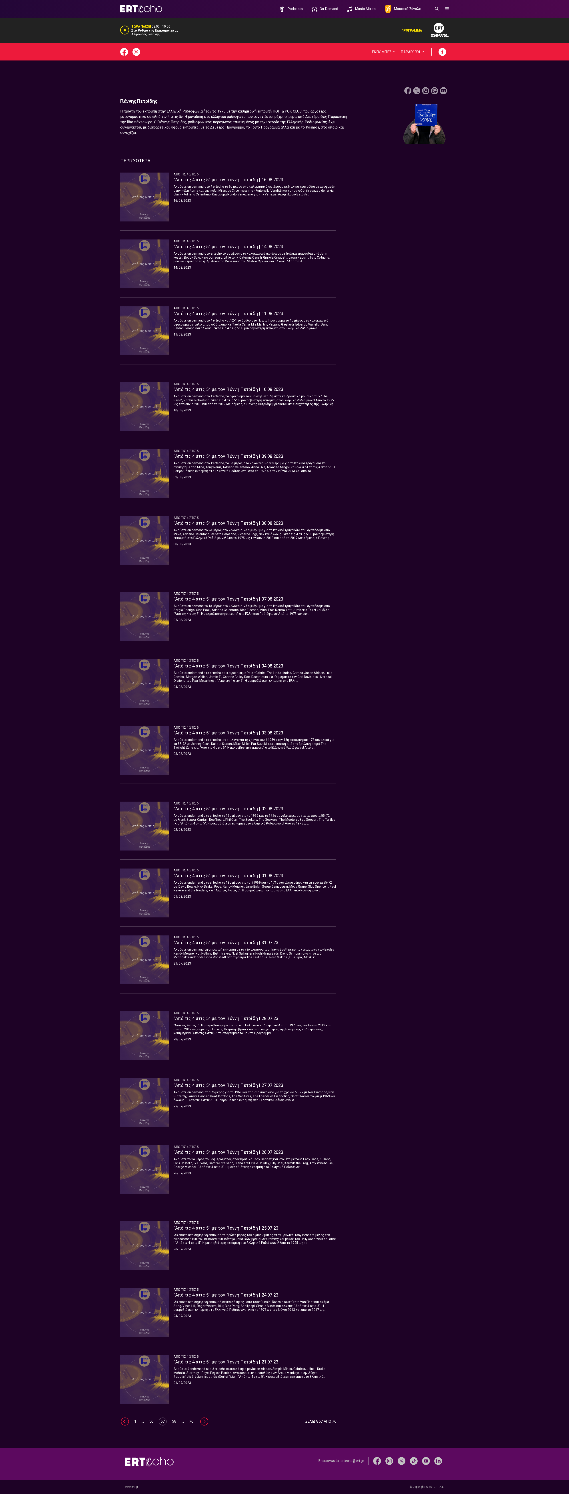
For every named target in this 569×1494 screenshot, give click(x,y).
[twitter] (401, 1461)
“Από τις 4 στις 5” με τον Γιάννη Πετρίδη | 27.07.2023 (228, 1085)
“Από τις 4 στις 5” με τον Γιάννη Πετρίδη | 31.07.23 (226, 942)
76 (191, 1421)
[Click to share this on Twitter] (416, 91)
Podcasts (295, 9)
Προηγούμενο (124, 1421)
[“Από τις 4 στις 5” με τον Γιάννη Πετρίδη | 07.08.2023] (144, 616)
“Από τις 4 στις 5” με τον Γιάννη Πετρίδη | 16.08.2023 (228, 179)
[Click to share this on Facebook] (407, 91)
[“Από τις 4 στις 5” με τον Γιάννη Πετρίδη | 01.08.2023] (144, 893)
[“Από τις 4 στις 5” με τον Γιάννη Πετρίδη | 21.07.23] (144, 1379)
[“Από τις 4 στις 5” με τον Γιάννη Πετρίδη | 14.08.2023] (144, 263)
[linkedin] (438, 1461)
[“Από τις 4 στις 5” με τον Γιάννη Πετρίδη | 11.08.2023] (144, 330)
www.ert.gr (131, 1486)
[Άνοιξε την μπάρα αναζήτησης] (437, 9)
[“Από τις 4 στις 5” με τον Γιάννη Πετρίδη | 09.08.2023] (144, 473)
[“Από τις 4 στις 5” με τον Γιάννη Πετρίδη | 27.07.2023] (144, 1102)
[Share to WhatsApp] (434, 91)
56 (151, 1421)
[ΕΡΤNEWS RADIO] (435, 30)
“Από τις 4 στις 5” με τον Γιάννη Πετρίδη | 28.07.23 (226, 1018)
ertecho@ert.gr (352, 1461)
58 (174, 1421)
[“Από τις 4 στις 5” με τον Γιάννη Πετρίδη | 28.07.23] (144, 1035)
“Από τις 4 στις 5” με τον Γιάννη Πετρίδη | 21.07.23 (226, 1362)
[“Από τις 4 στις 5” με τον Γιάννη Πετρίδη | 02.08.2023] (144, 826)
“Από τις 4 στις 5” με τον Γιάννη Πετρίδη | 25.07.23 (226, 1228)
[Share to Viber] (425, 91)
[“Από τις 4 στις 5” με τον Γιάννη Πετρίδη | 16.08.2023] (144, 197)
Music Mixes (365, 9)
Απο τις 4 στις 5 (186, 174)
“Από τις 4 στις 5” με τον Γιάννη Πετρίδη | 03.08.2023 (228, 733)
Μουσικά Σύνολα (407, 9)
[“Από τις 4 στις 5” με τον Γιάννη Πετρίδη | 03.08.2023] (144, 750)
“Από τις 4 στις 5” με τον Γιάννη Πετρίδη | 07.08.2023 (228, 599)
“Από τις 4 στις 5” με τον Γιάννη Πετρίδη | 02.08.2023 (228, 808)
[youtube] (426, 1461)
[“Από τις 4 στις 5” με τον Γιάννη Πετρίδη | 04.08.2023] (144, 683)
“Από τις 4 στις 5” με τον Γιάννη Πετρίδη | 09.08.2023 (228, 456)
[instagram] (389, 1461)
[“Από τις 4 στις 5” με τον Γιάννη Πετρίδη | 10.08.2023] (144, 406)
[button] (447, 9)
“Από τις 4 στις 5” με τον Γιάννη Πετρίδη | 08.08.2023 (228, 523)
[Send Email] (443, 91)
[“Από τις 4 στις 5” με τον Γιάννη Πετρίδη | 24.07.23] (144, 1312)
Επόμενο (204, 1421)
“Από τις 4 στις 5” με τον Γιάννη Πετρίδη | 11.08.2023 (228, 313)
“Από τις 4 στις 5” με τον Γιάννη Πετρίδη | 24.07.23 (226, 1295)
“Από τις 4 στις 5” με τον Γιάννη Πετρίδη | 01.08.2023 (228, 875)
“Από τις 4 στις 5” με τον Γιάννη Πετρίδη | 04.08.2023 (228, 666)
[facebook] (377, 1461)
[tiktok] (414, 1461)
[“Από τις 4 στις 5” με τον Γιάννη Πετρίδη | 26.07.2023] (144, 1169)
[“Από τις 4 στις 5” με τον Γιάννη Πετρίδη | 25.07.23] (144, 1245)
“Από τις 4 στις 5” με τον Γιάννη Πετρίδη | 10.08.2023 (228, 389)
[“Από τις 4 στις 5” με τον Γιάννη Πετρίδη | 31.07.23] (144, 959)
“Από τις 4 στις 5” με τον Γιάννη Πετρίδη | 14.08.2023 (228, 246)
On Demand (329, 9)
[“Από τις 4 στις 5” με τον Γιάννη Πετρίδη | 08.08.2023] (144, 540)
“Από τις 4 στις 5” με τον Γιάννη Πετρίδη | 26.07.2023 (228, 1152)
